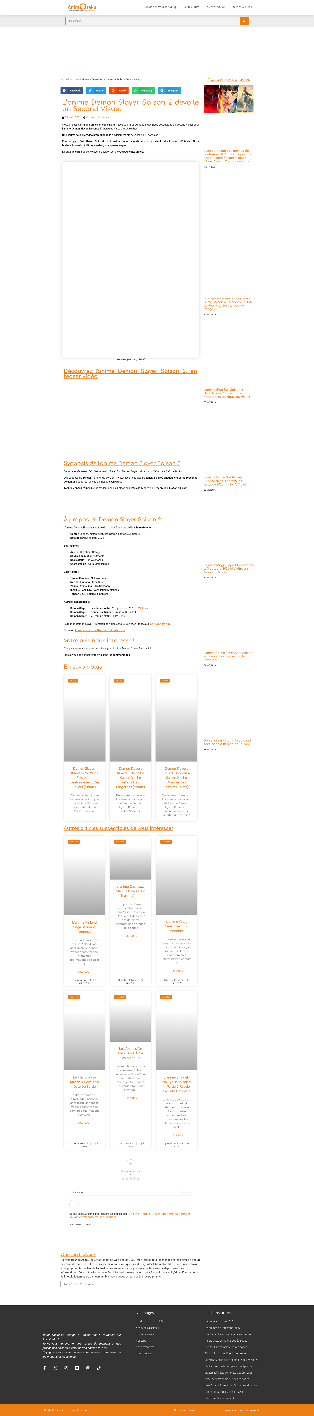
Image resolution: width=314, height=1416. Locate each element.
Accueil (65, 79)
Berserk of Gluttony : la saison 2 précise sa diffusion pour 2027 (227, 742)
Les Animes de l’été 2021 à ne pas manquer (130, 1053)
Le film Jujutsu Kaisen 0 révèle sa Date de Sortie (84, 1082)
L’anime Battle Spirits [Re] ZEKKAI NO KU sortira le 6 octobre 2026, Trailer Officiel (225, 481)
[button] (72, 90)
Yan (258, 1410)
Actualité (76, 79)
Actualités (191, 7)
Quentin (241, 1410)
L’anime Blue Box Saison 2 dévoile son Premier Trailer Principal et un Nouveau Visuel (227, 393)
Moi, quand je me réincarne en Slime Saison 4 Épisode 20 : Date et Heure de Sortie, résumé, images (228, 304)
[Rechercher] (244, 21)
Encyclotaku (216, 7)
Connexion (184, 1192)
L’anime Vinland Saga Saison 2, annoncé (84, 927)
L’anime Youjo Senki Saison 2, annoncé (176, 926)
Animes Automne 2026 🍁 (160, 7)
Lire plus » (84, 972)
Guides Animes (242, 7)
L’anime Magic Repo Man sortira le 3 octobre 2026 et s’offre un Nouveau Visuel (228, 569)
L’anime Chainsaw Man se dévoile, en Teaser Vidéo (130, 891)
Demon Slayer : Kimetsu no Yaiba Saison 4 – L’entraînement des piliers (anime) (85, 778)
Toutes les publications (78, 1284)
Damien (250, 1410)
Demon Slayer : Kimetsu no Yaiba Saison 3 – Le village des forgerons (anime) (130, 778)
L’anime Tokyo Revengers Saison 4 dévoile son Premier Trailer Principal (228, 656)
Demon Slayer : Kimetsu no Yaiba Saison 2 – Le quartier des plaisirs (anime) (176, 778)
